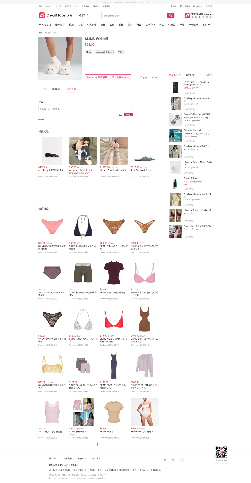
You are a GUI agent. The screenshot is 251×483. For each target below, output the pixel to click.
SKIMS (89, 52)
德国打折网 (124, 470)
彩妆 (80, 24)
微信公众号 (173, 460)
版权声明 (96, 458)
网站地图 (53, 465)
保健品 (171, 24)
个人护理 (91, 24)
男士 (139, 24)
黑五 (134, 470)
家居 (182, 24)
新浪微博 (165, 460)
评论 (128, 114)
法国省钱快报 (110, 470)
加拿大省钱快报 (80, 470)
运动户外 (150, 24)
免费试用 (67, 6)
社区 (76, 6)
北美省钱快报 (64, 470)
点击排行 (48, 6)
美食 (161, 24)
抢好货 (58, 6)
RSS (182, 460)
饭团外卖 (157, 470)
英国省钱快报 (95, 470)
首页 (40, 6)
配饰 (121, 24)
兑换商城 (95, 6)
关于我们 (53, 458)
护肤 (71, 24)
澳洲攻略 (85, 6)
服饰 (103, 24)
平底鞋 (120, 52)
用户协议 (64, 465)
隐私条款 (75, 465)
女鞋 (112, 24)
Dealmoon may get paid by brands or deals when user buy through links (77, 478)
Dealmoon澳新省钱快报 (104, 52)
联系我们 (186, 6)
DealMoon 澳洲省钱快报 (55, 14)
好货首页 (46, 24)
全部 (209, 74)
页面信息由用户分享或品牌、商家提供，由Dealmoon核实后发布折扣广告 (77, 475)
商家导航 (106, 6)
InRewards (144, 470)
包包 (130, 24)
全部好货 (60, 24)
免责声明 (82, 458)
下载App (199, 6)
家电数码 (193, 24)
